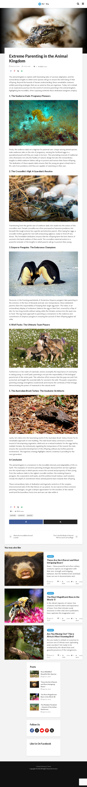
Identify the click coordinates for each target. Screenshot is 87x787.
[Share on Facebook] (11, 71)
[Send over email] (22, 71)
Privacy (44, 766)
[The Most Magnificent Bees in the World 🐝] (24, 605)
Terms (49, 766)
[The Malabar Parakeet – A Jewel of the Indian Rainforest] (34, 707)
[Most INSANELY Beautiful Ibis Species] (34, 674)
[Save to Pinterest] (14, 71)
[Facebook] (32, 730)
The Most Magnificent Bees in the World (63, 598)
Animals (50, 556)
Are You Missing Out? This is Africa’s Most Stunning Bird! (60, 635)
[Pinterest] (47, 730)
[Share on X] (18, 71)
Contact (38, 766)
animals (13, 515)
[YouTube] (42, 730)
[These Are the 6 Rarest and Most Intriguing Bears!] (24, 569)
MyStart (55, 769)
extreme (21, 515)
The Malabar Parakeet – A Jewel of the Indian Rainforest (49, 707)
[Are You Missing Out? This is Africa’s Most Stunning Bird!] (24, 642)
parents (29, 515)
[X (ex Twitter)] (52, 730)
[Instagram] (37, 730)
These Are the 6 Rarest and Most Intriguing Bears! (63, 561)
